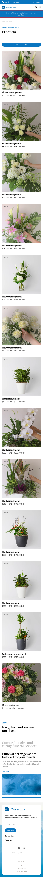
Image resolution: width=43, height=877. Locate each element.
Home (3, 21)
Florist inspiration (10, 705)
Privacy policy (21, 865)
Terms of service (21, 868)
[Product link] (21, 75)
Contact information (21, 871)
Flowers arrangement (12, 92)
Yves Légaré (17, 853)
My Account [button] (37, 2)
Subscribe (10, 830)
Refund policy (21, 862)
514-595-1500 (14, 2)
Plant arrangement (10, 399)
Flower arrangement (11, 143)
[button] (36, 7)
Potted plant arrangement (14, 654)
